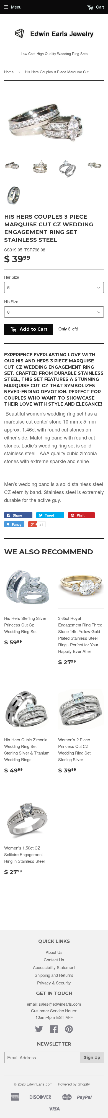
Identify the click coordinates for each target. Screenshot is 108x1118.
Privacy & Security (54, 983)
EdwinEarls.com (40, 1084)
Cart (99, 7)
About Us (54, 952)
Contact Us (54, 959)
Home (9, 71)
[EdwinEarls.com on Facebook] (54, 1030)
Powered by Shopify (74, 1084)
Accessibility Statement (54, 967)
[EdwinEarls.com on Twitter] (39, 1030)
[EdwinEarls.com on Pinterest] (69, 1030)
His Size (11, 301)
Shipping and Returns (54, 975)
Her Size (11, 277)
